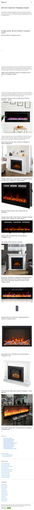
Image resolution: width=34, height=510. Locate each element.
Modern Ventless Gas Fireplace (6, 466)
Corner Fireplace (4, 485)
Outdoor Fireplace (4, 499)
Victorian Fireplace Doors (5, 475)
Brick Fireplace (4, 484)
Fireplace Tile (3, 496)
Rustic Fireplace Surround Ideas (7, 469)
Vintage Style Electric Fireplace (9, 439)
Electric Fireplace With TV (8, 447)
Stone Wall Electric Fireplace (9, 441)
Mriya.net (4, 2)
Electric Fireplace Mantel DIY (9, 440)
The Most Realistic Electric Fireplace (10, 448)
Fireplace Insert (4, 490)
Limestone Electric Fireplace (9, 445)
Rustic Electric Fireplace (8, 438)
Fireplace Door (3, 488)
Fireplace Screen (4, 493)
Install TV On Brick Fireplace (7, 454)
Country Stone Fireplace (5, 463)
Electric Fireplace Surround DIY (9, 446)
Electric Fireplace (6, 453)
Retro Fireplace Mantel (5, 472)
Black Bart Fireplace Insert (7, 456)
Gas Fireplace (3, 497)
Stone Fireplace (4, 500)
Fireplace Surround (4, 494)
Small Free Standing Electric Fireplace (10, 442)
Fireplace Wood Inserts (5, 474)
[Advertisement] (17, 23)
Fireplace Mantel (4, 491)
